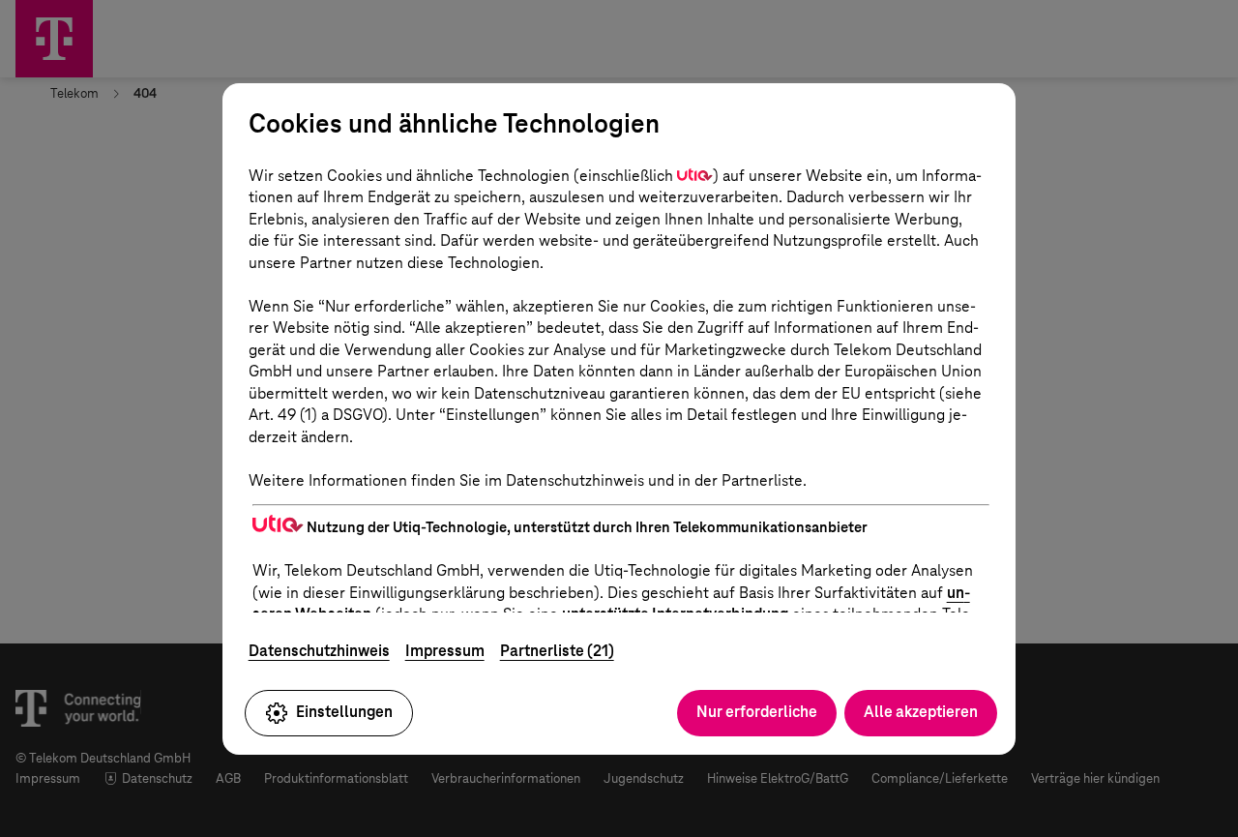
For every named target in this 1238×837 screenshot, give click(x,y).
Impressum (445, 651)
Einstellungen (344, 712)
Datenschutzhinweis (319, 651)
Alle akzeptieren (921, 712)
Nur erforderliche (756, 712)
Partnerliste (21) (557, 651)
